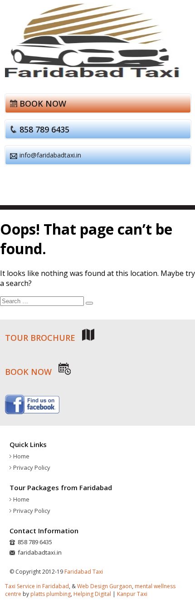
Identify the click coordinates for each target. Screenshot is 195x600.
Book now (43, 103)
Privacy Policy (31, 467)
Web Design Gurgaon (104, 586)
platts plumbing (50, 594)
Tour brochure (41, 337)
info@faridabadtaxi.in (50, 155)
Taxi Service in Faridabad (37, 586)
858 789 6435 (44, 129)
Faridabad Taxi (83, 571)
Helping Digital (92, 594)
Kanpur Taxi (132, 594)
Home (21, 456)
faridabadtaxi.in (40, 552)
